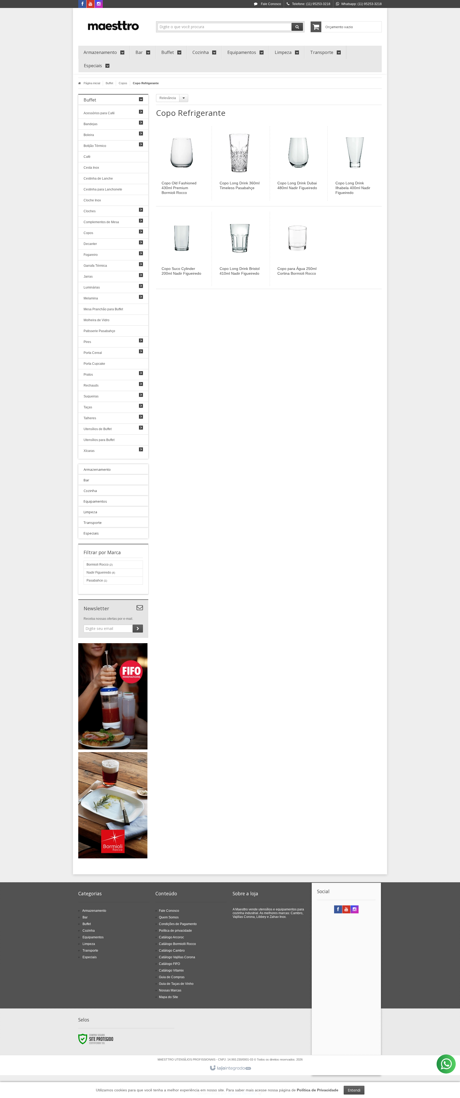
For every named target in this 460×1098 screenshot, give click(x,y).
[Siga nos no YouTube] (346, 910)
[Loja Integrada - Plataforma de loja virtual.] (230, 1068)
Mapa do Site (168, 997)
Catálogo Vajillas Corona (177, 957)
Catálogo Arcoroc (171, 937)
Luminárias (92, 287)
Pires (87, 342)
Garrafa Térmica (95, 266)
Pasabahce (97, 580)
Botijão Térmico (95, 146)
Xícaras (89, 451)
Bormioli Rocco (100, 564)
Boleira (89, 135)
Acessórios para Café (99, 113)
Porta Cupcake (94, 364)
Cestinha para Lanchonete (103, 189)
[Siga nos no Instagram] (99, 4)
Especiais (90, 957)
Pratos (88, 374)
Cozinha (89, 930)
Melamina (91, 298)
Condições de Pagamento (178, 924)
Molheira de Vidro (96, 320)
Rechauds (91, 385)
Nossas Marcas (170, 990)
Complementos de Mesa (101, 222)
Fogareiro (91, 255)
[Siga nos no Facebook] (82, 4)
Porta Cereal (93, 353)
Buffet (109, 83)
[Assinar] (138, 629)
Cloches (90, 211)
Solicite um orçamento (186, 169)
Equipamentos (93, 937)
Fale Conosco (270, 4)
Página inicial (92, 83)
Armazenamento (94, 911)
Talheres (90, 418)
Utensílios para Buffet (99, 440)
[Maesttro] (113, 25)
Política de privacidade (175, 930)
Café (87, 157)
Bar (85, 917)
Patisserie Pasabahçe (99, 331)
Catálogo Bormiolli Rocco (177, 944)
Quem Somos (169, 917)
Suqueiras (91, 396)
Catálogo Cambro (172, 950)
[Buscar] (297, 27)
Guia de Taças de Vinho (176, 984)
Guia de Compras (171, 977)
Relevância (167, 98)
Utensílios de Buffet (98, 429)
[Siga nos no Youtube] (91, 4)
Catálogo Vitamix (171, 970)
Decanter (90, 244)
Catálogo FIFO (169, 964)
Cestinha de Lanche (98, 178)
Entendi (354, 1090)
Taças (88, 407)
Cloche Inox (92, 200)
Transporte (90, 950)
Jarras (88, 276)
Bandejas (90, 124)
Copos (123, 83)
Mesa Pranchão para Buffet (103, 309)
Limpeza (89, 944)
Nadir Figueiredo (101, 572)
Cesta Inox (91, 167)
